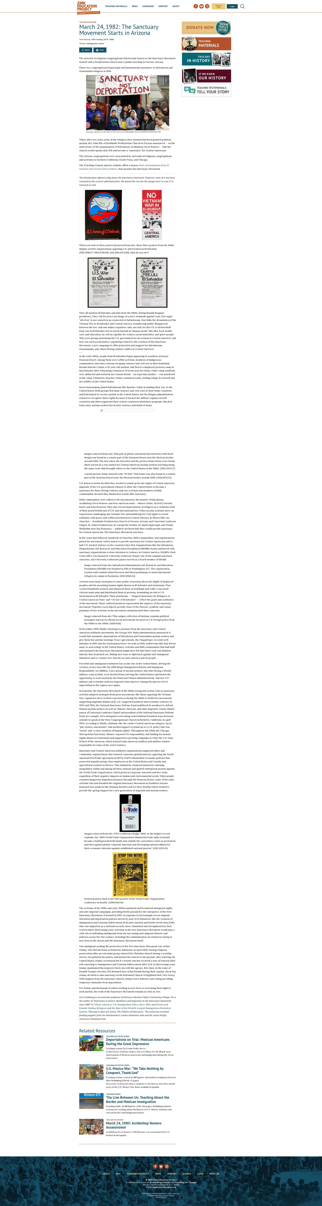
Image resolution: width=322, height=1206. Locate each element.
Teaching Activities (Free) (117, 1036)
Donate (187, 1174)
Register (214, 1174)
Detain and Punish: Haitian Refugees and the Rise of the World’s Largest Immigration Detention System (125, 1008)
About (176, 6)
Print (102, 50)
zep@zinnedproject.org (164, 1187)
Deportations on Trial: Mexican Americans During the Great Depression (138, 1041)
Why (118, 1174)
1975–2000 (108, 39)
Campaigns (148, 6)
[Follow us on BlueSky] (161, 1166)
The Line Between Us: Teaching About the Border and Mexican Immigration (137, 1099)
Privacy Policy (161, 1197)
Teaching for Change (185, 1182)
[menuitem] (116, 6)
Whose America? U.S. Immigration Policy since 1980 (122, 1004)
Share (87, 50)
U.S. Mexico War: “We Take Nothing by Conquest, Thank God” (134, 1070)
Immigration (92, 43)
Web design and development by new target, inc (161, 1193)
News (135, 6)
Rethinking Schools (160, 1182)
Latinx (101, 43)
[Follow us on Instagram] (167, 1166)
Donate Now (219, 6)
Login (232, 6)
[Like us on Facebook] (155, 1166)
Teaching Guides (113, 1094)
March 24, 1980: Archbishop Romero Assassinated (133, 1125)
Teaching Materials (116, 6)
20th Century (97, 39)
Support (163, 6)
